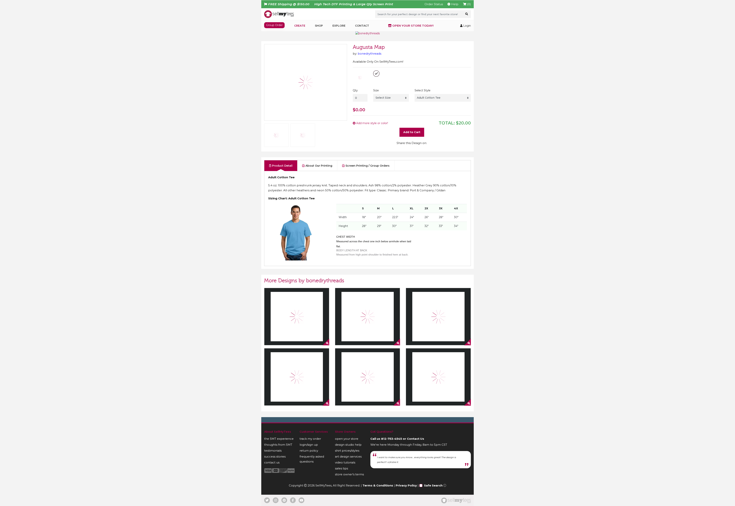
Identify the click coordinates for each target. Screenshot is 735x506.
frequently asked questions (312, 459)
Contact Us (415, 438)
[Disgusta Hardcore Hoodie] (296, 377)
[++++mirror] (438, 377)
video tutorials (345, 462)
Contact (362, 25)
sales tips (341, 468)
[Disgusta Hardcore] (296, 316)
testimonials (273, 450)
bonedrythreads (369, 53)
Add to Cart (411, 132)
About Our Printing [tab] (318, 165)
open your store (346, 438)
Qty (355, 90)
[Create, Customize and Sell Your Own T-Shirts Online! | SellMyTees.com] (279, 14)
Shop (319, 25)
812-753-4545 (391, 438)
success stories (275, 456)
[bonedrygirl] (367, 316)
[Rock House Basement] (438, 316)
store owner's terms (349, 474)
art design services (348, 456)
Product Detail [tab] (281, 165)
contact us (271, 462)
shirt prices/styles (347, 450)
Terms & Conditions (378, 485)
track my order (310, 438)
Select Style (422, 90)
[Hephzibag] (367, 377)
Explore (338, 25)
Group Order (274, 25)
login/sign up (309, 444)
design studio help (348, 444)
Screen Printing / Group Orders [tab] (367, 165)
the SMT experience (279, 438)
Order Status (434, 4)
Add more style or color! (371, 123)
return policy (309, 450)
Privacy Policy (406, 485)
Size (376, 90)
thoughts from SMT (278, 444)
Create (299, 25)
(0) (468, 4)
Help (454, 4)
